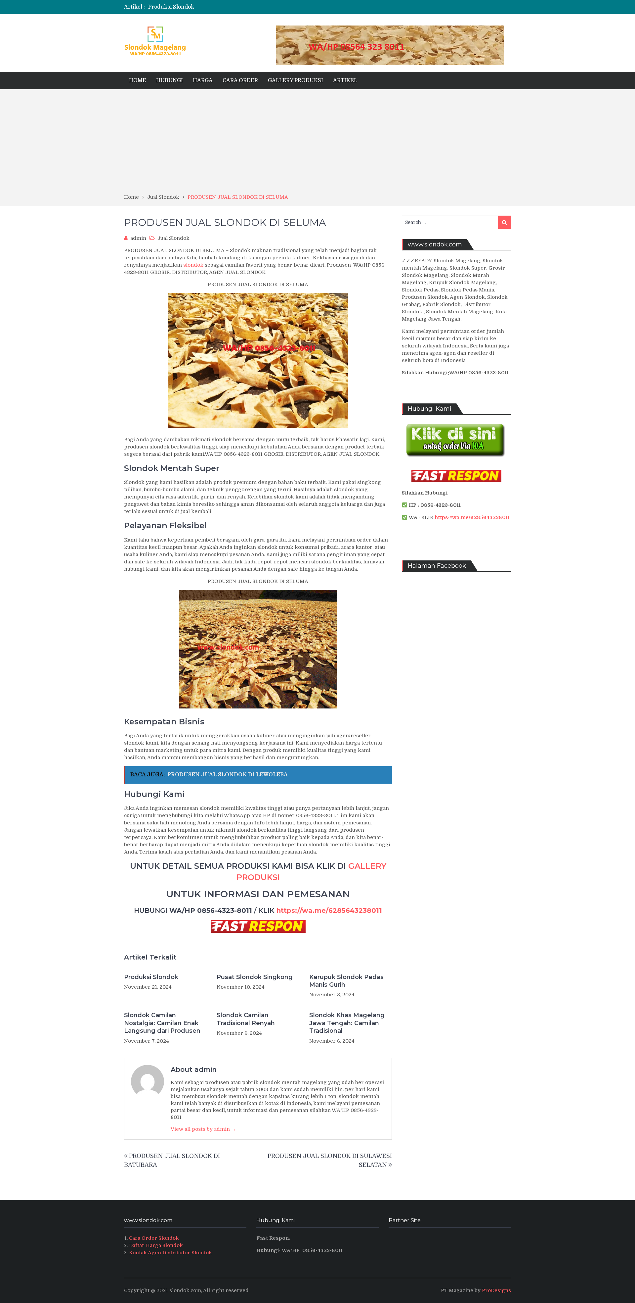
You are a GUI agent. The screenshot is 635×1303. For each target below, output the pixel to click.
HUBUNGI (169, 80)
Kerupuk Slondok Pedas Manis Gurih (346, 980)
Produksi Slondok (171, 7)
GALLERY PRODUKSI (295, 80)
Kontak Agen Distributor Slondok (170, 1253)
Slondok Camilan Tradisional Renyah (246, 1019)
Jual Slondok (173, 238)
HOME (137, 80)
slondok (193, 265)
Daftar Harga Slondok (156, 1245)
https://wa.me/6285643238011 (329, 910)
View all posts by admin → (203, 1129)
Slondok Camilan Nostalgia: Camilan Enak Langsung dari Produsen (162, 1023)
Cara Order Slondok (154, 1238)
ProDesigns (496, 1290)
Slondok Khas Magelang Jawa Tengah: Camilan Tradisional (347, 1023)
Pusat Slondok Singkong (255, 977)
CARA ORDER (240, 80)
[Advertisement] (317, 143)
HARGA (203, 80)
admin (138, 238)
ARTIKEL (345, 80)
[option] (252, 7)
